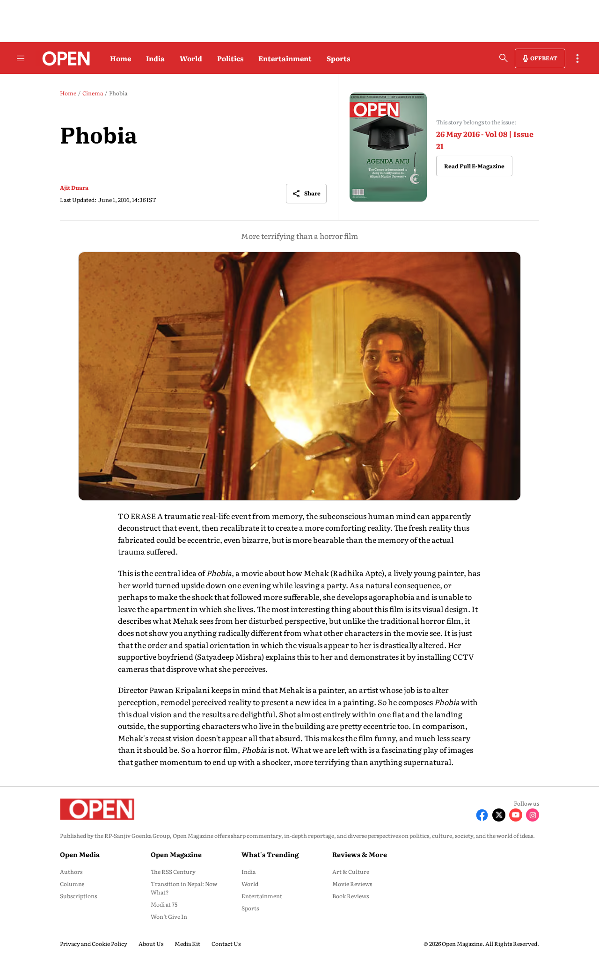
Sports (338, 58)
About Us (151, 943)
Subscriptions (78, 896)
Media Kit (187, 943)
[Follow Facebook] (482, 815)
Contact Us (226, 943)
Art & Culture (350, 871)
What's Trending (270, 854)
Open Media (80, 854)
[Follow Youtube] (515, 815)
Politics (230, 58)
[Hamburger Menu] (20, 58)
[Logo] (63, 58)
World (191, 58)
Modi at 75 (164, 904)
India (155, 58)
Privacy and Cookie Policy (93, 943)
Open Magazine (176, 854)
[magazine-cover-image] (388, 147)
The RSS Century (173, 871)
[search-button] (503, 58)
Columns (72, 884)
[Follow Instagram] (532, 815)
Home (120, 58)
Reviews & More (359, 854)
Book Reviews (350, 896)
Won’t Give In (169, 916)
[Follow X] (498, 815)
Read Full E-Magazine (474, 166)
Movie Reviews (352, 884)
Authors (71, 871)
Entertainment (285, 58)
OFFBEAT (543, 58)
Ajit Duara (74, 187)
